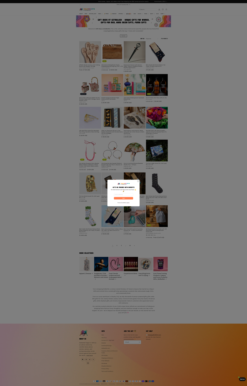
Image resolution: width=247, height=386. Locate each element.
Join (123, 198)
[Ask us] (242, 379)
